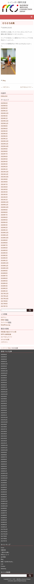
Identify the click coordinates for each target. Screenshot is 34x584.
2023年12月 (4, 121)
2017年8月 (4, 303)
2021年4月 (4, 192)
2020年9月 (4, 210)
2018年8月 (4, 273)
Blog (4, 80)
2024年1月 (4, 118)
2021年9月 (4, 179)
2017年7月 (4, 306)
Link (2, 564)
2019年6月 (4, 248)
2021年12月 (4, 171)
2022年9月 (4, 149)
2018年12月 (4, 263)
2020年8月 (4, 212)
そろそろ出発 (5, 339)
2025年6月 (4, 103)
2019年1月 (4, 260)
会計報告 (3, 557)
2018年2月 (4, 288)
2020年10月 (4, 207)
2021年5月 (4, 189)
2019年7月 (4, 245)
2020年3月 (4, 225)
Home (2, 547)
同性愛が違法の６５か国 (8, 332)
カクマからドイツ (26, 87)
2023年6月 (4, 128)
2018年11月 (4, 265)
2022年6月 (4, 156)
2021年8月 (4, 182)
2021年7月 (4, 184)
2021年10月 (4, 177)
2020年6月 (4, 217)
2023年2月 (4, 136)
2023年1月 (4, 138)
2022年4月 (4, 161)
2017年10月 (4, 298)
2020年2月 (4, 227)
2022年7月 (4, 154)
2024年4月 (4, 116)
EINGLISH (4, 96)
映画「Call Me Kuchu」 (7, 561)
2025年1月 (4, 110)
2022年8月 (4, 151)
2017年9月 (4, 301)
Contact (3, 566)
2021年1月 (4, 199)
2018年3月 (4, 286)
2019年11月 (4, 235)
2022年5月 (4, 159)
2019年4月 (4, 253)
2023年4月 (4, 131)
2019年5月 (4, 250)
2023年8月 (4, 126)
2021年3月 (4, 194)
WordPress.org (5, 325)
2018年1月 (4, 291)
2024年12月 (4, 113)
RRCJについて (5, 554)
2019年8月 (4, 243)
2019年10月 (4, 237)
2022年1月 (4, 169)
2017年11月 (4, 296)
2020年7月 (4, 215)
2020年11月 (4, 204)
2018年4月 (4, 283)
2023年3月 (4, 133)
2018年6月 (4, 278)
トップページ (4, 348)
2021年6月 (4, 187)
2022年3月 (4, 164)
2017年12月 (4, 293)
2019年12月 (4, 232)
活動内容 (3, 550)
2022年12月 (4, 141)
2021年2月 (4, 197)
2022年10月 (4, 146)
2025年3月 (4, 108)
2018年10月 (4, 268)
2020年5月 (4, 220)
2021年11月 (4, 174)
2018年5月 (4, 281)
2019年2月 (4, 258)
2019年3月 (4, 255)
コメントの (6, 322)
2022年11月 (4, 144)
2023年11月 (4, 123)
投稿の (4, 320)
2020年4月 (4, 222)
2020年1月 (4, 230)
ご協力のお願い (5, 552)
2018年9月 (4, 270)
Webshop (3, 568)
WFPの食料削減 (6, 334)
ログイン (3, 317)
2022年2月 (4, 166)
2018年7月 (4, 275)
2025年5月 (4, 105)
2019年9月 (4, 240)
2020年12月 (4, 202)
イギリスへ (5, 87)
